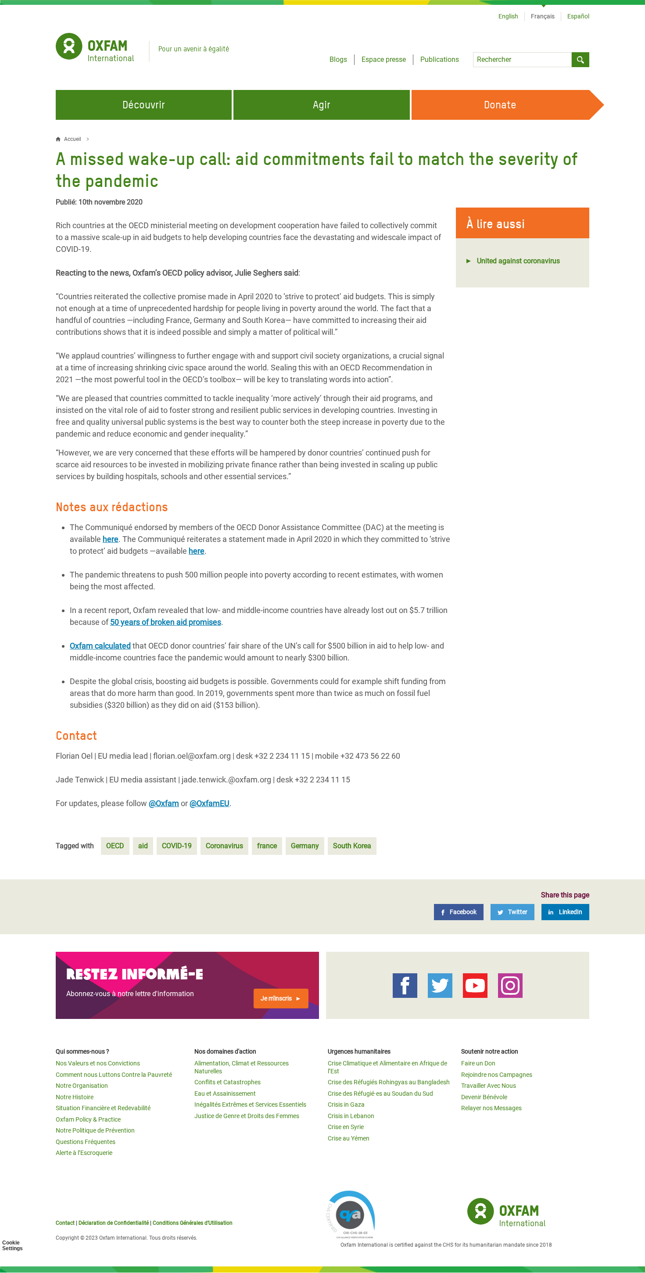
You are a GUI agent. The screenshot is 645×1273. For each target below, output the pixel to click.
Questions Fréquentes (85, 1141)
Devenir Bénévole (484, 1097)
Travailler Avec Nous (488, 1085)
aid (143, 846)
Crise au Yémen (348, 1138)
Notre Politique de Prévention (95, 1130)
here (110, 539)
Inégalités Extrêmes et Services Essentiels (250, 1104)
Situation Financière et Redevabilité (103, 1108)
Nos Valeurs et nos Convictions (98, 1063)
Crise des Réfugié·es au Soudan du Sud (380, 1093)
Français (543, 16)
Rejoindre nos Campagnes (496, 1074)
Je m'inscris (276, 998)
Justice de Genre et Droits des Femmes (246, 1115)
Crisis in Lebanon (351, 1115)
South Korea (352, 846)
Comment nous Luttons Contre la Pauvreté (114, 1074)
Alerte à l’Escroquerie (84, 1152)
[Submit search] (580, 59)
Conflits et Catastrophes (227, 1082)
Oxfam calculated (100, 645)
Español (578, 16)
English (508, 16)
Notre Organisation (82, 1085)
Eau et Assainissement (225, 1093)
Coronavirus (224, 846)
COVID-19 (177, 846)
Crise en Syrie (346, 1126)
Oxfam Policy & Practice (88, 1119)
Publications (439, 59)
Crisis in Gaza (346, 1104)
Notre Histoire (74, 1097)
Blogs (338, 59)
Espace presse (384, 59)
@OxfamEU (209, 803)
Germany (305, 846)
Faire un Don (478, 1063)
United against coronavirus (518, 261)
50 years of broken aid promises (165, 622)
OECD (115, 846)
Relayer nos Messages (491, 1108)
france (267, 846)
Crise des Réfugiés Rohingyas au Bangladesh (389, 1082)
